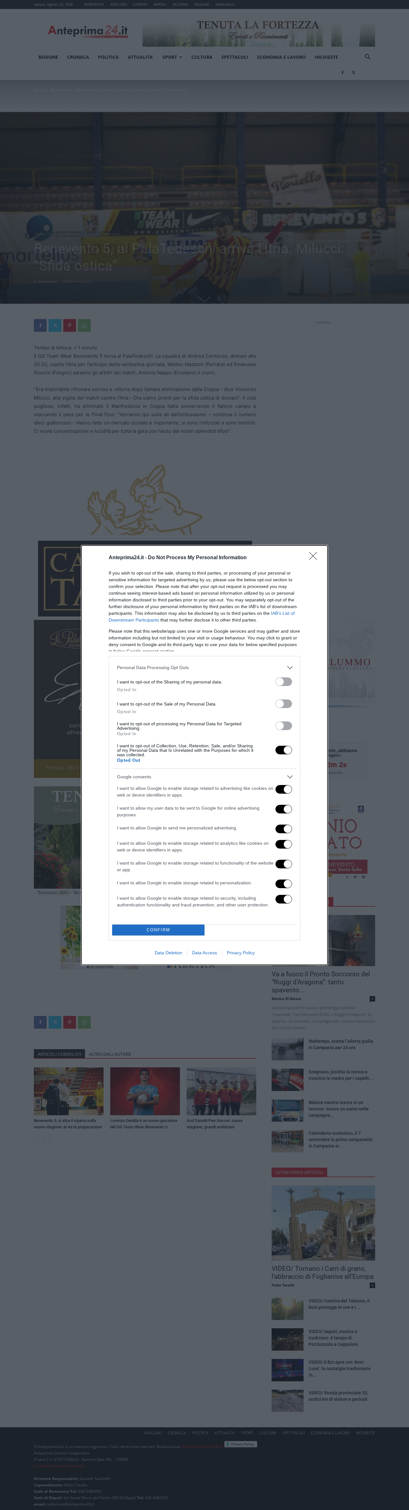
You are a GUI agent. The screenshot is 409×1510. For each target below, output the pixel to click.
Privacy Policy (241, 952)
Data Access (204, 952)
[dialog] (204, 755)
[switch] (283, 681)
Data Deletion (168, 952)
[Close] (315, 558)
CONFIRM (158, 929)
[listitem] (204, 667)
